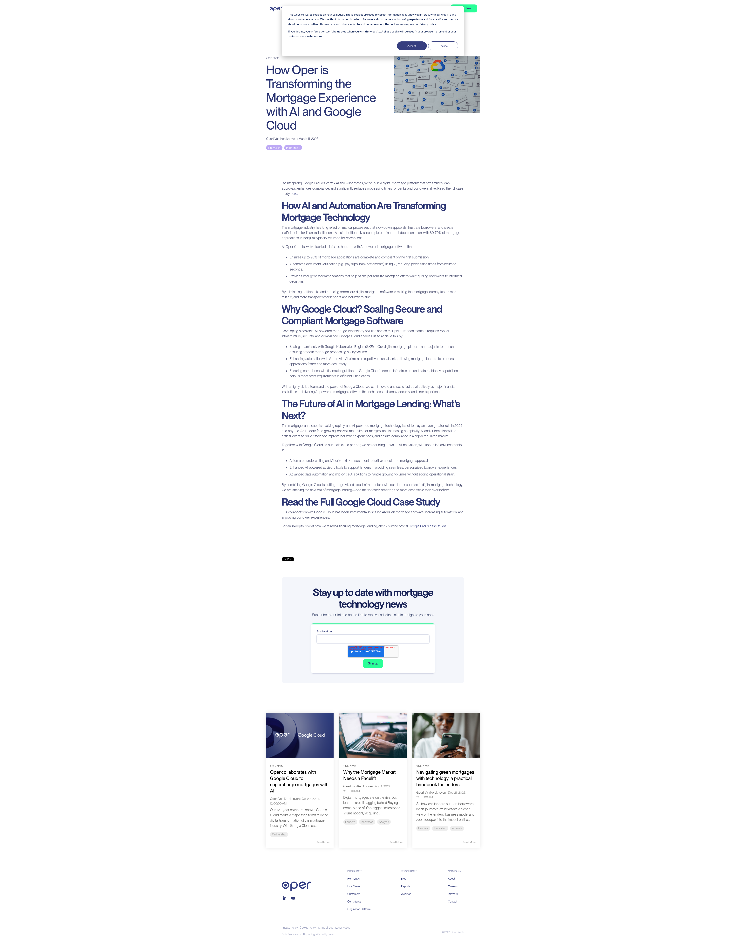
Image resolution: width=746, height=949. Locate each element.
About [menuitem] (451, 878)
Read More (323, 842)
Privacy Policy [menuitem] (290, 927)
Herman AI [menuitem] (353, 878)
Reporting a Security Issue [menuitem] (318, 934)
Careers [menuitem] (453, 886)
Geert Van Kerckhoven (281, 139)
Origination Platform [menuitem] (358, 909)
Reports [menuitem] (405, 886)
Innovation (274, 147)
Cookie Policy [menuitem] (308, 927)
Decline (443, 45)
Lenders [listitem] (350, 822)
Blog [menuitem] (403, 878)
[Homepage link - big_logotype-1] (296, 889)
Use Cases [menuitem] (353, 886)
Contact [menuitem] (452, 901)
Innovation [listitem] (367, 822)
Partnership (293, 147)
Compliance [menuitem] (354, 901)
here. (294, 194)
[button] (285, 898)
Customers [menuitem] (353, 894)
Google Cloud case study (427, 526)
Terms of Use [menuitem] (325, 927)
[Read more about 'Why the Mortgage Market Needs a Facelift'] (373, 735)
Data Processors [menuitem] (291, 934)
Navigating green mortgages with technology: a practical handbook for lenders (445, 778)
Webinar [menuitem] (406, 894)
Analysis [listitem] (384, 822)
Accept (411, 45)
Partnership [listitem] (279, 834)
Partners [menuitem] (453, 894)
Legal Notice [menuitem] (342, 927)
